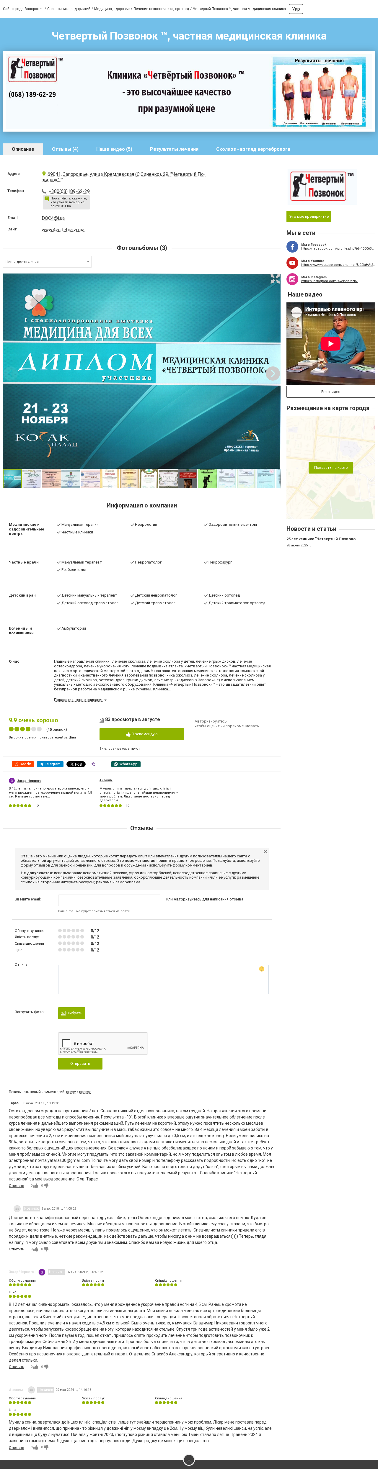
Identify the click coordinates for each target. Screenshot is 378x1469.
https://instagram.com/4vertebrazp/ (329, 281)
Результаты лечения (174, 149)
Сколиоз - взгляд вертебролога (253, 149)
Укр (296, 9)
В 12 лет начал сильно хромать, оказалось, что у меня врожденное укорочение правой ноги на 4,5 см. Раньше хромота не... (50, 792)
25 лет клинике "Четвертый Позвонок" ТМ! (326, 539)
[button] (275, 279)
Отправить (80, 1063)
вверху (85, 1092)
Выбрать (74, 1013)
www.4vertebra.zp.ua (63, 229)
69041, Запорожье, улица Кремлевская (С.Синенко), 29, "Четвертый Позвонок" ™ (124, 177)
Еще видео (330, 391)
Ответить (16, 1186)
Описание (23, 149)
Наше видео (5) (114, 149)
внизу (71, 1092)
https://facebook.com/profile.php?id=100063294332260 (338, 248)
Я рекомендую (144, 734)
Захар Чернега (29, 781)
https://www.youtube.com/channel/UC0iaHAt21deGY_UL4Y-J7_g (338, 265)
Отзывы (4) (65, 149)
